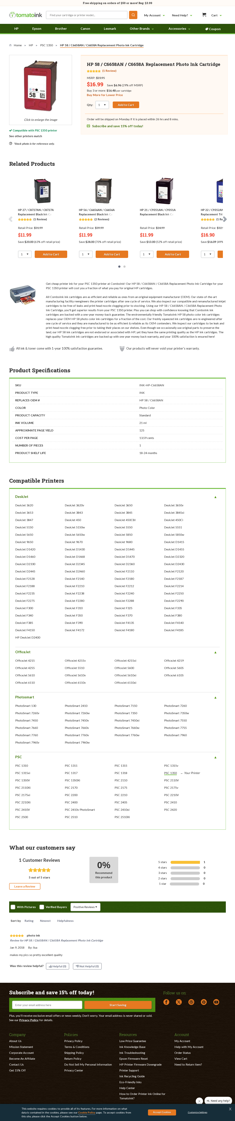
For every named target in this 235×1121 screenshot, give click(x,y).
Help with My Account (188, 1046)
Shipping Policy (74, 1052)
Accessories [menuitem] (177, 28)
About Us (15, 1041)
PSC (18, 757)
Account (181, 1034)
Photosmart (24, 697)
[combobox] (91, 15)
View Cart (180, 1058)
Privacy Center (73, 1070)
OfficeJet (22, 652)
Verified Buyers (56, 906)
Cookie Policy (86, 1112)
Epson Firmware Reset (133, 1058)
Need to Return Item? (188, 1064)
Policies (71, 1034)
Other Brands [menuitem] (140, 28)
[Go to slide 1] (119, 266)
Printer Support (129, 1070)
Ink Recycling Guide (132, 1076)
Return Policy (72, 1058)
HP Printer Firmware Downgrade (140, 1064)
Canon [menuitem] (85, 28)
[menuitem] (155, 15)
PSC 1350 (41, 130)
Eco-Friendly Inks (130, 1082)
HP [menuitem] (16, 28)
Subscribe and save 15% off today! (117, 126)
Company (17, 1034)
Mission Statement (21, 1046)
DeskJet (21, 496)
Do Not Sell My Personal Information (88, 1064)
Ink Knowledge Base (132, 1046)
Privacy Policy (29, 1020)
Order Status (182, 1052)
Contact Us (16, 1064)
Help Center (127, 1088)
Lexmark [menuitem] (110, 28)
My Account (182, 1041)
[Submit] (133, 15)
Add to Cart (126, 104)
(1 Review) (109, 70)
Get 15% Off (17, 1070)
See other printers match (25, 136)
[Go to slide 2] (124, 266)
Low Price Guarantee (132, 1041)
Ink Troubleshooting (132, 1052)
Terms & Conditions (76, 1046)
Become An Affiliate (22, 1058)
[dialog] (117, 1112)
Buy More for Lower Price (105, 95)
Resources (128, 1034)
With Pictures (26, 906)
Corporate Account (21, 1052)
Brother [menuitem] (61, 28)
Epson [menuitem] (36, 28)
